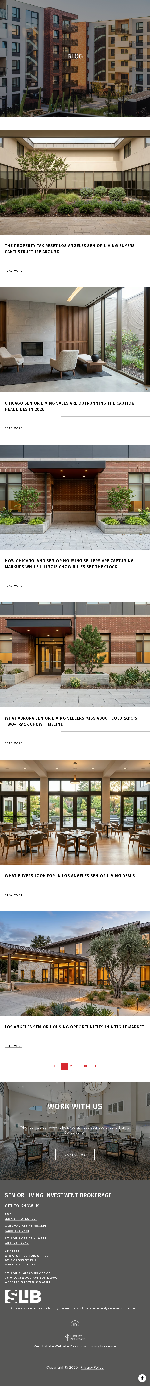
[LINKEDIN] (75, 1324)
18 (85, 1066)
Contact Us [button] (75, 1154)
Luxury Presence (102, 1346)
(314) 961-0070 (17, 1243)
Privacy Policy (92, 1367)
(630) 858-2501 (17, 1231)
